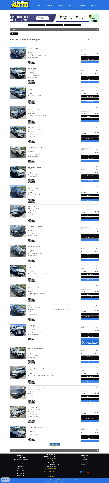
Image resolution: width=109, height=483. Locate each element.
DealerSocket (59, 479)
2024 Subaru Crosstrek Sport (34, 305)
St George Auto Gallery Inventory (37, 25)
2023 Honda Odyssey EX (33, 107)
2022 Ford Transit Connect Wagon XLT (36, 427)
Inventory (49, 5)
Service (71, 5)
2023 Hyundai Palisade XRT (34, 246)
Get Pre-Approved (90, 61)
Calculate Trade (90, 59)
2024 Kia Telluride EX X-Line (34, 88)
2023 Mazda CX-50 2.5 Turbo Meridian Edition (37, 187)
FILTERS (15, 33)
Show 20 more (54, 444)
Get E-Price (90, 56)
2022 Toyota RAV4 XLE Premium (35, 226)
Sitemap (62, 481)
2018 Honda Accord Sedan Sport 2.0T (36, 387)
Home (11, 12)
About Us (93, 5)
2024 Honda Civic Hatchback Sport (35, 266)
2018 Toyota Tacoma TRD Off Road (36, 147)
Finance (82, 5)
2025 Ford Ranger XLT (33, 68)
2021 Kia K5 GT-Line (32, 407)
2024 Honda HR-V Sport (33, 206)
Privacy (59, 481)
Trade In (60, 5)
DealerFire (51, 479)
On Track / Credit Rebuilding (55, 25)
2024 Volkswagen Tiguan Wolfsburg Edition (37, 368)
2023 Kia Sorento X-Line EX (34, 127)
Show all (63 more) (54, 446)
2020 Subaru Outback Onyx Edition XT (36, 348)
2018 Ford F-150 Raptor (33, 48)
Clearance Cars (73, 25)
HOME (38, 5)
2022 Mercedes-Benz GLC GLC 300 (35, 167)
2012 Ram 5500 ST (32, 325)
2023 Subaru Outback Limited (34, 285)
